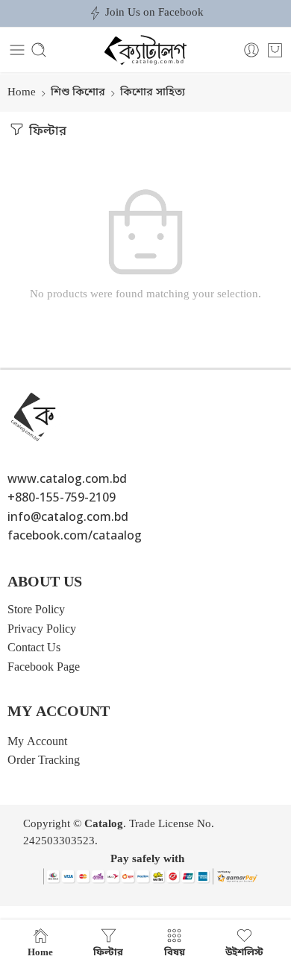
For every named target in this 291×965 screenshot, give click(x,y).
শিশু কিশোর (78, 93)
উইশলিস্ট (244, 952)
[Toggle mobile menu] (17, 50)
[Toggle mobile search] (39, 50)
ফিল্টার (46, 132)
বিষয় (174, 952)
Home (21, 93)
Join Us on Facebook (154, 13)
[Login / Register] (251, 50)
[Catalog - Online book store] (145, 50)
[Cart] (275, 50)
